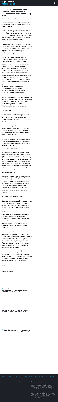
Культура (41, 376)
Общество (4, 18)
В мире (35, 376)
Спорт (54, 376)
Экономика (11, 376)
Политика (4, 376)
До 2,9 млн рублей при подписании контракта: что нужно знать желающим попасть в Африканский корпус (16, 332)
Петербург (30, 376)
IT (21, 376)
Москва (25, 376)
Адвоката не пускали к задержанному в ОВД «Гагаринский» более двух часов (14, 291)
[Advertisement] (29, 353)
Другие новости (48, 376)
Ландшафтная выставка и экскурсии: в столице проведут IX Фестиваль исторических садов (15, 311)
